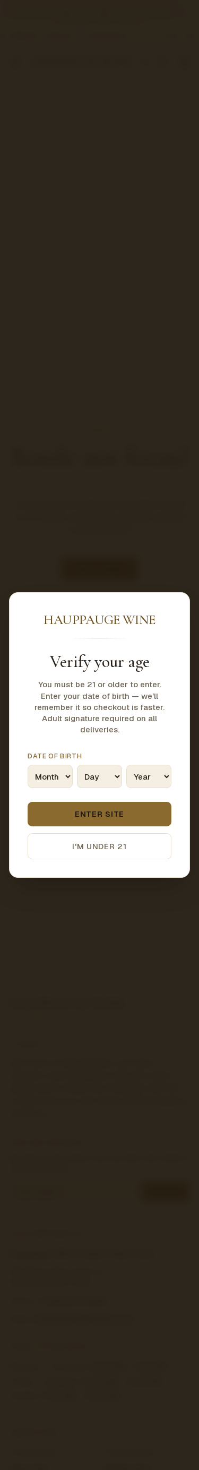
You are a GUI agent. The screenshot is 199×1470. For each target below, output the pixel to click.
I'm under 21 (99, 846)
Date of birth (55, 755)
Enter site (99, 814)
